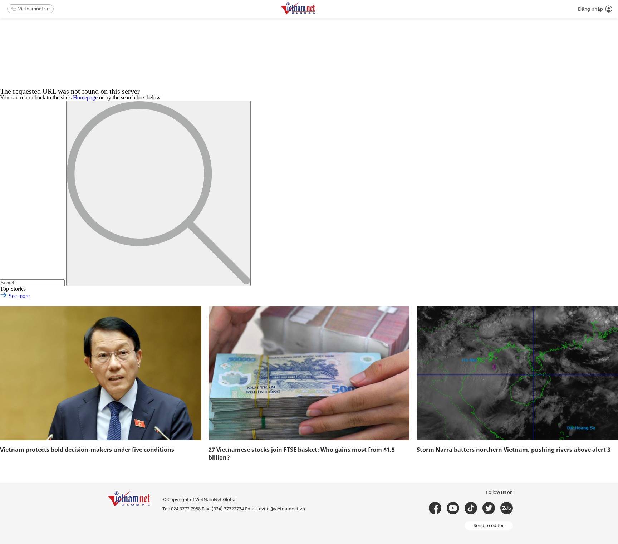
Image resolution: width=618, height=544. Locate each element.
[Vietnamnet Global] (316, 13)
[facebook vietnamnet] (435, 508)
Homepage (85, 97)
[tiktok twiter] (488, 508)
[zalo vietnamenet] (506, 508)
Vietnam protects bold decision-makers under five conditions (87, 450)
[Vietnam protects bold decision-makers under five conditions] (100, 373)
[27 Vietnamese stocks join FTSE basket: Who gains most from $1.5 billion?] (309, 373)
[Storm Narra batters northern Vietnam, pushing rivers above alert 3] (517, 373)
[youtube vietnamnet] (453, 508)
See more (18, 296)
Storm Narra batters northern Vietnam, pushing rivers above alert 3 (513, 450)
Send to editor (489, 525)
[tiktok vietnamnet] (471, 508)
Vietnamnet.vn (34, 8)
